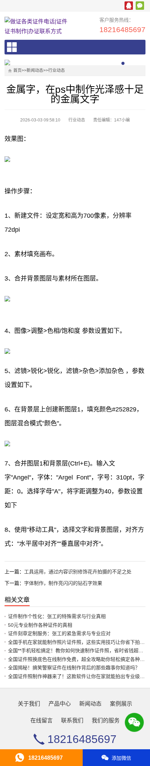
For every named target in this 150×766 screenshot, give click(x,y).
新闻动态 (35, 70)
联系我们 (72, 720)
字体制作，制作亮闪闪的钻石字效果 (63, 583)
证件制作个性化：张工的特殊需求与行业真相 (57, 616)
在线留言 (41, 720)
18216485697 (122, 29)
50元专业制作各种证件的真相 (40, 625)
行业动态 (56, 70)
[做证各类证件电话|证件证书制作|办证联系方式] (37, 26)
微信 (140, 5)
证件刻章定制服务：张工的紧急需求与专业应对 (59, 633)
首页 (17, 70)
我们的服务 (106, 720)
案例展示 (121, 704)
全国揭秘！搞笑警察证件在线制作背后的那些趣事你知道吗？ (74, 667)
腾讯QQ (129, 5)
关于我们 (29, 704)
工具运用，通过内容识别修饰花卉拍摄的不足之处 (78, 571)
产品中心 (59, 704)
